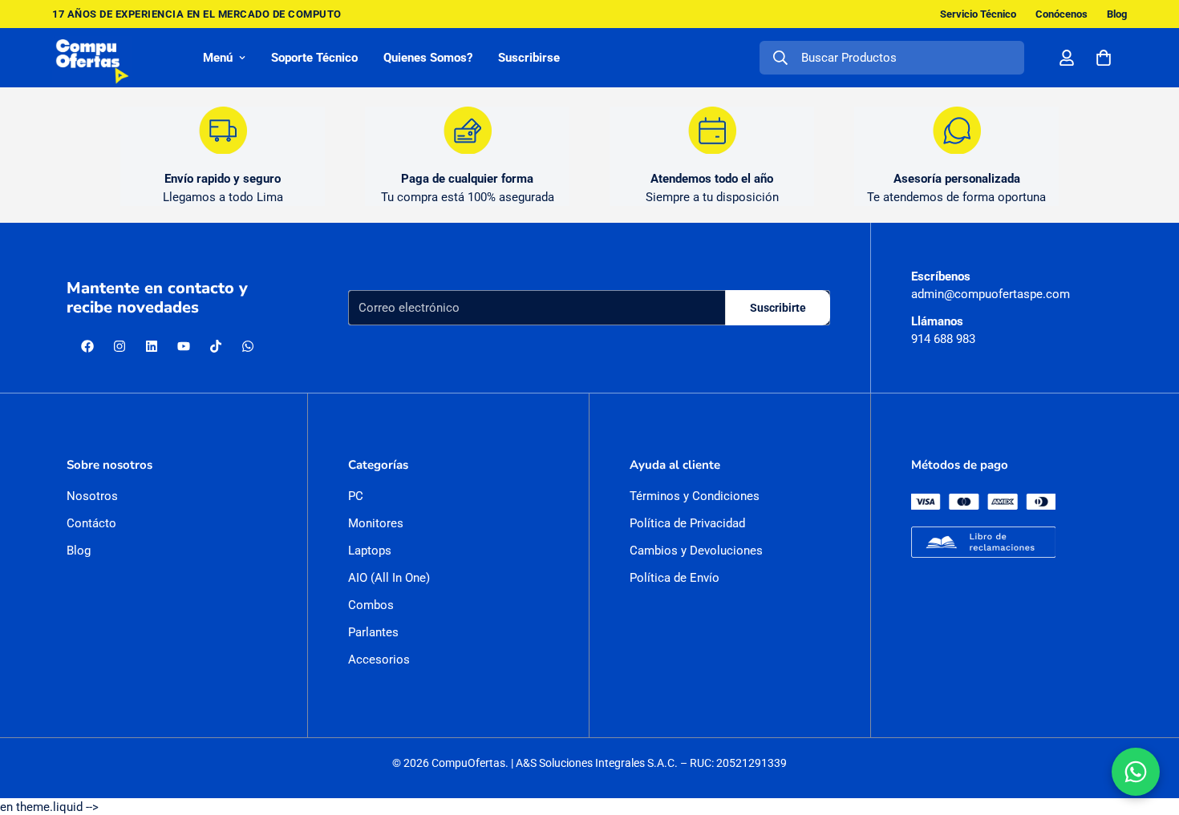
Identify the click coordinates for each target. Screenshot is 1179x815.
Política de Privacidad (687, 523)
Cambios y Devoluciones (696, 550)
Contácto (91, 523)
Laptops (369, 550)
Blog (1117, 14)
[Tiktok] (215, 346)
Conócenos (1061, 14)
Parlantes (373, 632)
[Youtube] (183, 346)
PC (355, 496)
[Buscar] (780, 57)
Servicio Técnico (978, 14)
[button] (1103, 57)
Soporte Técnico (314, 57)
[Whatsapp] (247, 346)
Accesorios (379, 659)
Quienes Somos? (427, 57)
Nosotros (92, 496)
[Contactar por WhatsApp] (1136, 772)
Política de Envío (674, 578)
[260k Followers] (87, 346)
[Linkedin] (151, 346)
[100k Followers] (119, 346)
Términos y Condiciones (695, 496)
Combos (371, 605)
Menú (218, 57)
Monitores (375, 523)
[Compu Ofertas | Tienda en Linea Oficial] (92, 57)
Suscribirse (529, 57)
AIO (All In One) (389, 578)
